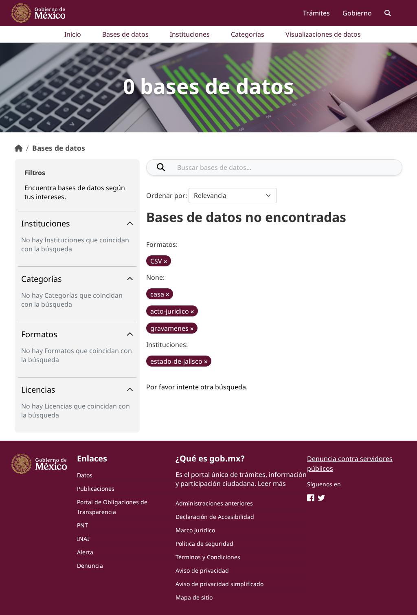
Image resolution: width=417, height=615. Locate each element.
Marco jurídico (195, 530)
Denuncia (90, 565)
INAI (83, 539)
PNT (82, 525)
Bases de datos (125, 34)
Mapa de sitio (194, 597)
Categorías (247, 34)
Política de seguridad (204, 543)
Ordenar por (165, 195)
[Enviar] (161, 167)
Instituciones (190, 34)
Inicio (72, 34)
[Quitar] (165, 262)
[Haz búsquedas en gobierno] (387, 12)
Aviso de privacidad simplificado (219, 584)
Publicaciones (95, 488)
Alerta (85, 552)
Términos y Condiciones (208, 557)
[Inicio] (19, 148)
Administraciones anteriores (214, 503)
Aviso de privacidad (202, 570)
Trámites (316, 13)
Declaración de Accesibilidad (215, 517)
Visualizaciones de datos (323, 34)
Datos (84, 475)
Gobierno (357, 13)
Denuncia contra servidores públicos (350, 463)
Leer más (272, 483)
